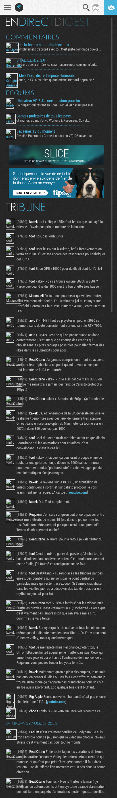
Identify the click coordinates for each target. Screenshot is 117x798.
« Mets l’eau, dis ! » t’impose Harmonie (45, 75)
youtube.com (77, 492)
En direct (29, 22)
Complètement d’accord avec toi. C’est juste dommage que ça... (58, 49)
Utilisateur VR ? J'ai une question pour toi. (48, 100)
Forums (20, 93)
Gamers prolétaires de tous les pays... (44, 116)
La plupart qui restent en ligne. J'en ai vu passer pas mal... (56, 105)
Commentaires (32, 37)
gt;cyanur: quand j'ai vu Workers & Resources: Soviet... (53, 120)
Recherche (86, 7)
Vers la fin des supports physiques (42, 45)
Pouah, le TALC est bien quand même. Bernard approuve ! (55, 80)
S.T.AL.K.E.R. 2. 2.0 (30, 60)
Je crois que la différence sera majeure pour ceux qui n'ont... (57, 64)
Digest (72, 22)
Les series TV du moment (35, 131)
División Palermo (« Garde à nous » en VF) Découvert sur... (55, 136)
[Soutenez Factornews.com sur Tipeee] (56, 196)
